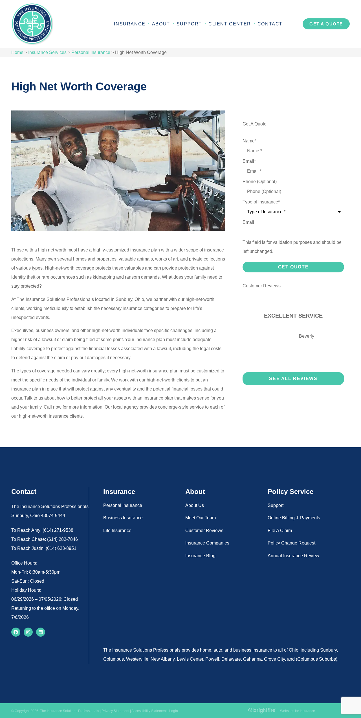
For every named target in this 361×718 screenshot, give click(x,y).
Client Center (229, 23)
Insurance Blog (200, 555)
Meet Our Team (200, 517)
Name (249, 141)
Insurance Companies (207, 543)
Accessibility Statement (149, 711)
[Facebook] (15, 632)
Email (249, 161)
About (161, 23)
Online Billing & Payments (294, 517)
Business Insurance (123, 517)
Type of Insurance (261, 202)
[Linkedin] (40, 632)
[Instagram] (28, 632)
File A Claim (280, 530)
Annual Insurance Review (293, 555)
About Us (194, 505)
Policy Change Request (291, 543)
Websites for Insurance (297, 710)
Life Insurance (117, 530)
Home (17, 52)
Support (189, 23)
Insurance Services (47, 52)
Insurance (129, 23)
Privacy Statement (115, 711)
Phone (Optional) (260, 181)
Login (173, 711)
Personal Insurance (90, 52)
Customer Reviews (204, 530)
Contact (270, 23)
